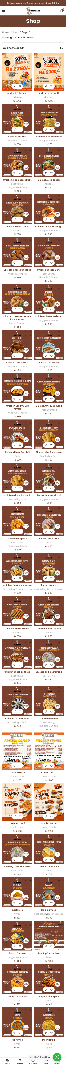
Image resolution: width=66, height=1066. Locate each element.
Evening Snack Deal (48, 953)
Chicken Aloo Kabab (49, 180)
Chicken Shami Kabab (49, 628)
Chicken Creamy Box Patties (17, 407)
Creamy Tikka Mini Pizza (17, 866)
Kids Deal (17, 97)
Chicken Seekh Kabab (17, 628)
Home (6, 32)
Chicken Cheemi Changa (48, 226)
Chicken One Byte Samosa (17, 585)
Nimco (49, 870)
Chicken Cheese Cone (48, 269)
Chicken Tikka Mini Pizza (49, 672)
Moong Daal (48, 1039)
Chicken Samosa (48, 585)
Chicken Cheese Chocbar (17, 269)
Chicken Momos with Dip (49, 495)
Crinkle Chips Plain (49, 866)
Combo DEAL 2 (48, 772)
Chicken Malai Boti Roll (17, 452)
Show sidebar (15, 48)
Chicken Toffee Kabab (17, 718)
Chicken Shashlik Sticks (17, 672)
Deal (48, 957)
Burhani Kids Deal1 (17, 93)
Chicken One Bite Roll (48, 538)
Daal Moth (17, 910)
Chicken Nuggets (17, 538)
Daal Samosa (48, 910)
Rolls (17, 456)
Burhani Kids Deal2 (49, 93)
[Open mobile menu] (3, 11)
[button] (14, 86)
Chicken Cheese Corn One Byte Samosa (17, 318)
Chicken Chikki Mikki (17, 362)
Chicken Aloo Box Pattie (49, 136)
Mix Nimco (17, 1039)
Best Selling (17, 184)
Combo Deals (17, 776)
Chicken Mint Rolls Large (48, 452)
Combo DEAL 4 (49, 823)
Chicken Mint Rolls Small (17, 495)
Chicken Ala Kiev (17, 136)
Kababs (49, 184)
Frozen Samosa (17, 323)
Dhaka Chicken (17, 953)
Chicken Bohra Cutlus (17, 226)
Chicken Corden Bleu (48, 362)
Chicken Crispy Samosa (49, 405)
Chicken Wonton (49, 718)
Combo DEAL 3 (17, 823)
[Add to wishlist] (20, 86)
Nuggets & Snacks (17, 140)
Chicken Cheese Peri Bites (49, 316)
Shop (16, 32)
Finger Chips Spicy (49, 996)
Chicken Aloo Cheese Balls (17, 180)
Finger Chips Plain (17, 996)
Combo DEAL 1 (17, 772)
